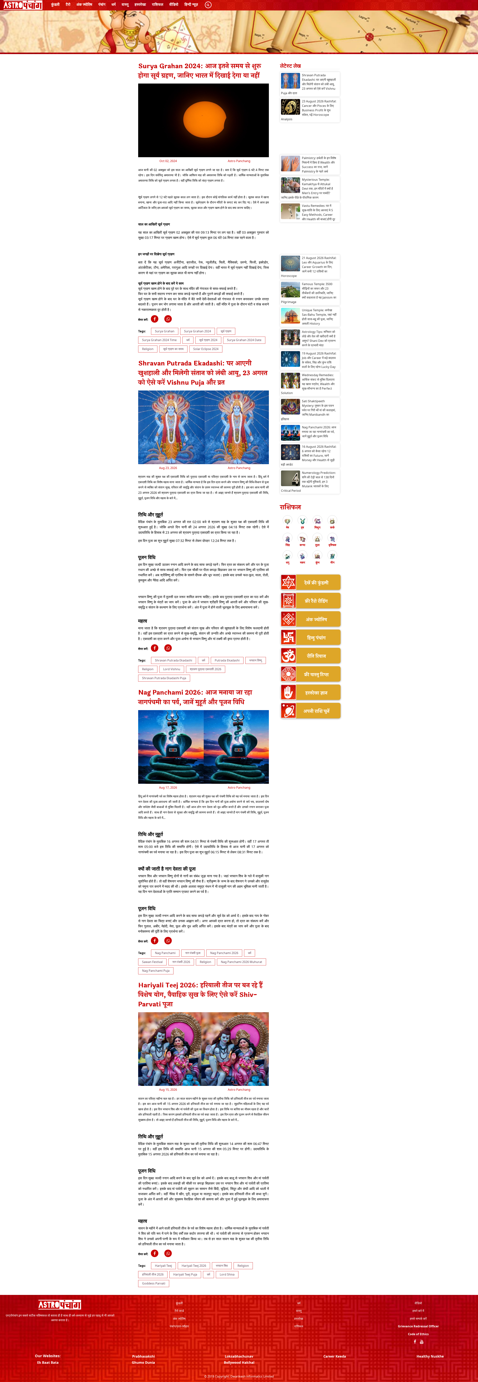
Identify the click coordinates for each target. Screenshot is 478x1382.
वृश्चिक (332, 545)
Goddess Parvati (153, 1283)
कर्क (332, 527)
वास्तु (125, 4)
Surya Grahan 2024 (197, 331)
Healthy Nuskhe (430, 1356)
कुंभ (317, 562)
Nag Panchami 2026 (224, 953)
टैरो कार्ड (179, 1311)
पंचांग (101, 4)
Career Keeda (334, 1356)
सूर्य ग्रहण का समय (173, 349)
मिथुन (317, 527)
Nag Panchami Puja (156, 971)
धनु (287, 562)
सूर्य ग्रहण (226, 331)
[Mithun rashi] (317, 521)
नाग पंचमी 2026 (181, 962)
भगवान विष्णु (255, 660)
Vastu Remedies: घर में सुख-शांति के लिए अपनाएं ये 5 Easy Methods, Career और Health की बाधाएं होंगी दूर (318, 212)
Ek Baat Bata (48, 1362)
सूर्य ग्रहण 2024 (208, 340)
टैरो (68, 4)
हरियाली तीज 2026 (153, 1274)
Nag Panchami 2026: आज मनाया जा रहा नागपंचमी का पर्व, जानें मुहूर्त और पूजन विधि (319, 431)
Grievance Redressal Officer (418, 1326)
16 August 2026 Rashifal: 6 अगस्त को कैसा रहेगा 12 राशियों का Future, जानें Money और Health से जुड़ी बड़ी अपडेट (308, 456)
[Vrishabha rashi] (302, 521)
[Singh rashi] (287, 538)
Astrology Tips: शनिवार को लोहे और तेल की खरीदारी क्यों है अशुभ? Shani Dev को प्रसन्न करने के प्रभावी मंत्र (319, 338)
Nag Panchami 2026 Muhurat (241, 962)
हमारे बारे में (418, 1311)
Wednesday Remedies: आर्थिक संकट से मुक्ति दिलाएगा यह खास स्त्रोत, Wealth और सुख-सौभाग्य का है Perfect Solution (308, 384)
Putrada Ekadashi (227, 660)
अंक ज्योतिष (84, 4)
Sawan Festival (152, 962)
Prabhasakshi (143, 1356)
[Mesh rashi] (287, 521)
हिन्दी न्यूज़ (191, 4)
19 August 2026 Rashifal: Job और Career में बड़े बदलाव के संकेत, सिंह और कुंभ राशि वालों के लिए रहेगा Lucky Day (319, 360)
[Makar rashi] (302, 556)
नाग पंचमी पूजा (193, 953)
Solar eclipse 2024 (205, 349)
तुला (317, 545)
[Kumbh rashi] (317, 556)
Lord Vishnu (171, 669)
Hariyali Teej (163, 1266)
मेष (287, 527)
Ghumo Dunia (143, 1362)
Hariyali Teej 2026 (194, 1266)
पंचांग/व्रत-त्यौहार (179, 1326)
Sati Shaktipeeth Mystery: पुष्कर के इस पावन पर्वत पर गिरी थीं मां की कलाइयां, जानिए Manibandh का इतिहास (308, 410)
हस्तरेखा (140, 4)
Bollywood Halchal (239, 1362)
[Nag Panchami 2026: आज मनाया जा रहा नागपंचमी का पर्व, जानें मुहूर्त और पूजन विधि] (290, 433)
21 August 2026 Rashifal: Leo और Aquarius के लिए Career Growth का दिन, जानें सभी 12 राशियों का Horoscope (308, 267)
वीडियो (173, 4)
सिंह (287, 545)
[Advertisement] (310, 139)
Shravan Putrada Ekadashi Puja (164, 678)
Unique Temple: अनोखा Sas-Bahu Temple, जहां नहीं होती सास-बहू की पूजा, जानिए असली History (319, 317)
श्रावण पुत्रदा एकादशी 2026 (205, 669)
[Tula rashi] (317, 538)
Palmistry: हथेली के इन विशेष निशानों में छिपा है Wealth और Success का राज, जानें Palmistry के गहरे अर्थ (319, 164)
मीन (332, 562)
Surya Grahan (164, 331)
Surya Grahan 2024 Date (244, 340)
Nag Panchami (165, 953)
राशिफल (157, 4)
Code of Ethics (418, 1334)
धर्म (113, 4)
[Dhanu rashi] (287, 556)
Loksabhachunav (239, 1356)
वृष (302, 527)
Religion (147, 349)
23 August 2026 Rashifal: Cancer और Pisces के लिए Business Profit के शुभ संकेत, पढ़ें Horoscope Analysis (308, 110)
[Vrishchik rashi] (332, 538)
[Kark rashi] (332, 521)
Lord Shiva (227, 1274)
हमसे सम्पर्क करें (418, 1319)
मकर (302, 562)
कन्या (302, 545)
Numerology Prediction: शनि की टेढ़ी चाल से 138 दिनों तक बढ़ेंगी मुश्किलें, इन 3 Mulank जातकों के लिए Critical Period (308, 482)
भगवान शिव (222, 1266)
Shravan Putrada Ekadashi (173, 660)
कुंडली (55, 4)
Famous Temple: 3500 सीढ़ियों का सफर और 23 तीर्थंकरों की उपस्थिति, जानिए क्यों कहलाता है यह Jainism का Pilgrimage (308, 293)
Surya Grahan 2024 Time (159, 340)
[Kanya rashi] (302, 538)
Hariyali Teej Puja (185, 1274)
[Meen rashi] (332, 556)
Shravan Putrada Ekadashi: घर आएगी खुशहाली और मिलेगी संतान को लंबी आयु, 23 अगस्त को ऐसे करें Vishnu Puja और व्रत (308, 84)
